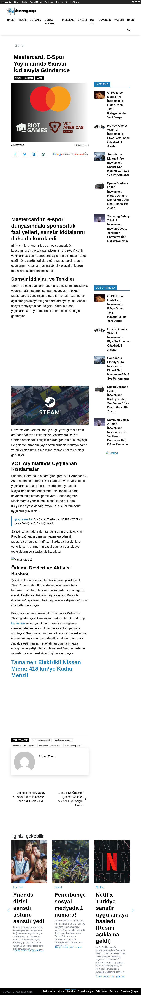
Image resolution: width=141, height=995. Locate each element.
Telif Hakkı (49, 2)
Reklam (59, 2)
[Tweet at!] (24, 154)
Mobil (23, 20)
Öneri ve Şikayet (72, 2)
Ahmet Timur (17, 145)
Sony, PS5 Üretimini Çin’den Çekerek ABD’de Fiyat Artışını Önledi (70, 799)
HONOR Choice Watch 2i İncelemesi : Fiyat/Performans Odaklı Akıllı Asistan (118, 136)
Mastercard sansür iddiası (23, 745)
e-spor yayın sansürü (41, 740)
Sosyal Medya (36, 2)
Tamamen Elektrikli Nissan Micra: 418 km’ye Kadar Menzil (46, 669)
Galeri (82, 20)
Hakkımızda (6, 2)
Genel (19, 45)
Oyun (130, 20)
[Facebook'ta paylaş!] (15, 154)
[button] (8, 910)
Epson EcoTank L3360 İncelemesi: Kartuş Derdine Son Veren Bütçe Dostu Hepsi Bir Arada (118, 196)
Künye (16, 2)
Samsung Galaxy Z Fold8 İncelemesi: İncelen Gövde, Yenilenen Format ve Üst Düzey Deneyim (118, 228)
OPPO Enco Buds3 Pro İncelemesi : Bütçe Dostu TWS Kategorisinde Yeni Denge (116, 105)
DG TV (92, 22)
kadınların (18, 623)
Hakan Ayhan (20, 950)
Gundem (28, 78)
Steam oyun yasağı (73, 745)
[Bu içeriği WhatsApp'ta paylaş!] (43, 154)
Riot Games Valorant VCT (49, 745)
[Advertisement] (50, 191)
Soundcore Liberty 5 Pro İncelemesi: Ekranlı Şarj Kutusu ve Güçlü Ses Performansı (118, 165)
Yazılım (119, 20)
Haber (11, 20)
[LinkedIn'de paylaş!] (34, 154)
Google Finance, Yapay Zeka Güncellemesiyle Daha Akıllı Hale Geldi (31, 796)
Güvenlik (105, 20)
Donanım (35, 20)
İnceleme (68, 20)
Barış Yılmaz (61, 947)
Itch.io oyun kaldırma (63, 740)
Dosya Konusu (50, 22)
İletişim (24, 2)
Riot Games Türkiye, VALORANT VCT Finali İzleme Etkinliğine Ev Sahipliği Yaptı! (48, 521)
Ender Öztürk (103, 976)
